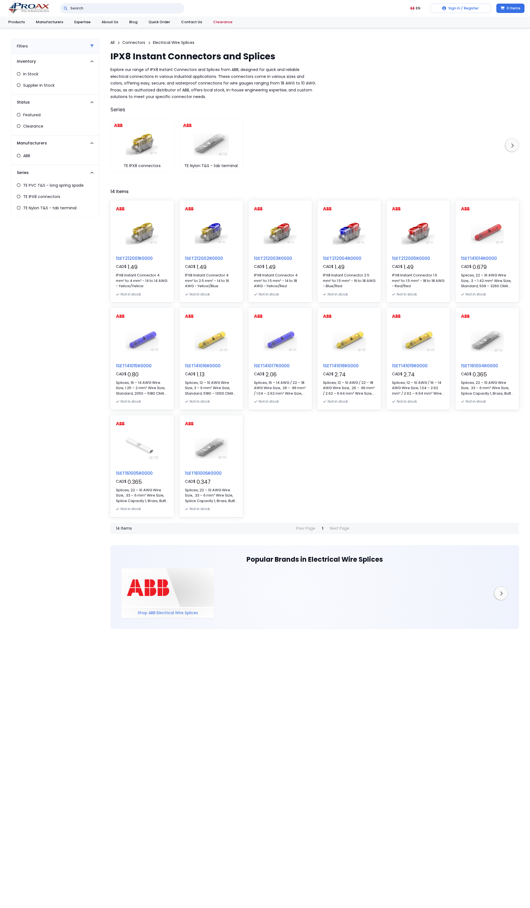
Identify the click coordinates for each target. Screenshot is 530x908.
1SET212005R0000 (411, 258)
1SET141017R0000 (272, 366)
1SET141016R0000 (203, 366)
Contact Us (191, 22)
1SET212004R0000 (342, 258)
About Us (110, 22)
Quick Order (159, 22)
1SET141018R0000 (341, 366)
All (112, 42)
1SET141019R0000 (410, 366)
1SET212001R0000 (134, 258)
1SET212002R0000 (204, 258)
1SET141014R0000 (479, 258)
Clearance (222, 22)
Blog (133, 22)
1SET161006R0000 (203, 473)
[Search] (65, 8)
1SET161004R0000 (479, 366)
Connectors (133, 42)
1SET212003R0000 (273, 258)
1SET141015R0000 (134, 366)
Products (16, 22)
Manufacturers (49, 22)
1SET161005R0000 (134, 473)
